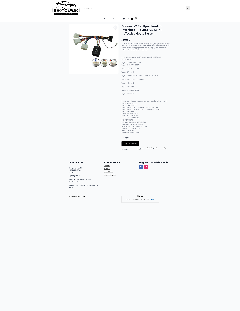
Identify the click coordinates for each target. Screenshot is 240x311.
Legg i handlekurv (130, 144)
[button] (115, 27)
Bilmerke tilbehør (148, 148)
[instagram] (146, 167)
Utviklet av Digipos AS (77, 196)
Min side (107, 169)
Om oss (107, 166)
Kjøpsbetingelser (110, 175)
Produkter (114, 19)
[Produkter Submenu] (118, 18)
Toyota (139, 150)
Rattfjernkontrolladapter (161, 148)
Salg (105, 19)
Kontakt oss (108, 172)
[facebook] (141, 167)
